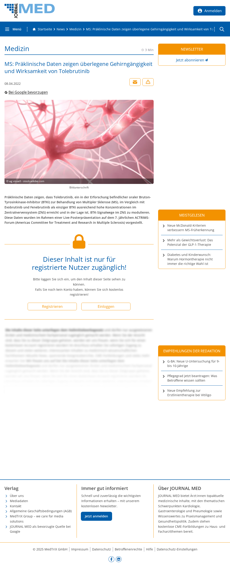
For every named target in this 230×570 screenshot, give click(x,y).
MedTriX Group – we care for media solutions (36, 518)
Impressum (79, 549)
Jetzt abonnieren (190, 60)
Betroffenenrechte (128, 549)
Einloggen (106, 306)
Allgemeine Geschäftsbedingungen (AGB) (41, 511)
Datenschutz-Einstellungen (177, 549)
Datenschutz (101, 549)
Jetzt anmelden (96, 516)
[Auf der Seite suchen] (222, 29)
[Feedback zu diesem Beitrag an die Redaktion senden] (148, 82)
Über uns (17, 496)
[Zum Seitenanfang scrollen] (222, 562)
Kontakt (15, 506)
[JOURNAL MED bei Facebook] (111, 559)
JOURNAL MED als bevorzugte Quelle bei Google (40, 529)
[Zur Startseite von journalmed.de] (29, 11)
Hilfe (149, 549)
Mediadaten (19, 501)
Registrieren (52, 306)
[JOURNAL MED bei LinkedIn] (118, 559)
